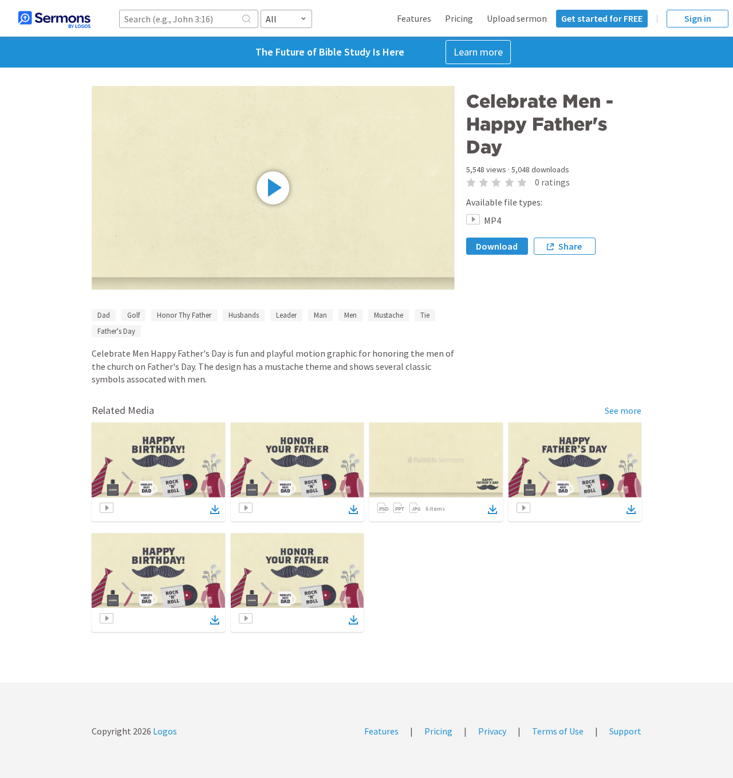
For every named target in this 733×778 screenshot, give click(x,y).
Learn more (478, 51)
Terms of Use (558, 731)
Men (350, 315)
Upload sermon (517, 18)
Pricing (459, 18)
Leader (286, 315)
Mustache (388, 315)
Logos (164, 731)
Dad (103, 315)
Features (414, 18)
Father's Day (116, 331)
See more (623, 410)
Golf (133, 315)
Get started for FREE (602, 18)
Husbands (243, 315)
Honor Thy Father (184, 315)
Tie (424, 315)
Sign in (697, 18)
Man (320, 315)
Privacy (492, 731)
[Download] (214, 509)
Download (497, 246)
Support (625, 731)
